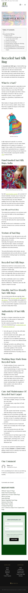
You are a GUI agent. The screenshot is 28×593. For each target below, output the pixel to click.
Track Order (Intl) (20, 574)
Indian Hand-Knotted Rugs (9, 492)
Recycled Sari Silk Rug (8, 34)
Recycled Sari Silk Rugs (11, 42)
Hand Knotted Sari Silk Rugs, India (13, 37)
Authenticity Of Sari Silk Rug (12, 45)
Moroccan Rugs (6, 496)
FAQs (20, 567)
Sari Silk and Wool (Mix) (13, 38)
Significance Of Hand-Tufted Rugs (11, 494)
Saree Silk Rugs (6, 498)
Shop (7, 569)
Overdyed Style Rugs (7, 505)
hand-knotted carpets (12, 194)
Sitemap (21, 575)
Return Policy (20, 572)
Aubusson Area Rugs (7, 502)
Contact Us (20, 569)
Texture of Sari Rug (10, 40)
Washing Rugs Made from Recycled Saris (15, 46)
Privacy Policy (20, 571)
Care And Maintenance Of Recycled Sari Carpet (15, 49)
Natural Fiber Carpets (7, 504)
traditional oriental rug (8, 326)
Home (7, 567)
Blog (7, 574)
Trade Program (7, 575)
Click (3, 154)
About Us (7, 571)
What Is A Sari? (8, 35)
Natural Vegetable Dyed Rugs (9, 500)
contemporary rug (21, 325)
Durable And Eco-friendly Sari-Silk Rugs (15, 43)
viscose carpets (15, 298)
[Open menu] (25, 4)
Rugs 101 (7, 572)
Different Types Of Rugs (8, 491)
